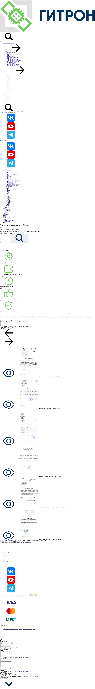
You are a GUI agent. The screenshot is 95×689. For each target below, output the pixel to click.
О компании (7, 96)
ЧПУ (8, 55)
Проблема (12, 656)
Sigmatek (8, 90)
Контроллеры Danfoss (11, 63)
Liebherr (8, 84)
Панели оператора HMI (11, 62)
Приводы (9, 58)
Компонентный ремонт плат (12, 59)
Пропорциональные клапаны (12, 57)
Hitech (8, 193)
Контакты (4, 101)
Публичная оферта (6, 629)
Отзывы (6, 99)
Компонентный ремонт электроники (14, 60)
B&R (8, 188)
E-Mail (12, 643)
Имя (11, 659)
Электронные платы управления (13, 61)
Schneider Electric (10, 88)
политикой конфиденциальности (25, 326)
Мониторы (9, 53)
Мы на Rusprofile (31, 629)
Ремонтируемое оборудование (8, 43)
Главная (4, 219)
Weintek (8, 91)
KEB (8, 194)
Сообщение (13, 667)
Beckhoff (8, 190)
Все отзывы (2, 328)
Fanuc (8, 192)
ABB (8, 187)
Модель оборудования (15, 647)
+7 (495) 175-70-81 (3, 112)
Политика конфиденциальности (16, 629)
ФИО (12, 642)
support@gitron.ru (11, 540)
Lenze (8, 83)
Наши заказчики (8, 98)
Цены (4, 93)
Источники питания (11, 52)
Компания (4, 95)
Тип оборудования (14, 645)
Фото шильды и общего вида (5, 648)
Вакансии (7, 100)
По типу (6, 51)
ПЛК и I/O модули (10, 56)
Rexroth (8, 87)
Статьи (6, 97)
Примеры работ (6, 94)
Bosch (8, 191)
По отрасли (7, 92)
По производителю (8, 186)
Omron (8, 86)
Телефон (12, 644)
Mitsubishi (9, 85)
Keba (8, 82)
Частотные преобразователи (12, 65)
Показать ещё (19, 688)
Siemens (8, 89)
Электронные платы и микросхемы (13, 64)
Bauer (8, 189)
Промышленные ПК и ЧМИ (12, 54)
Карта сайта (25, 629)
